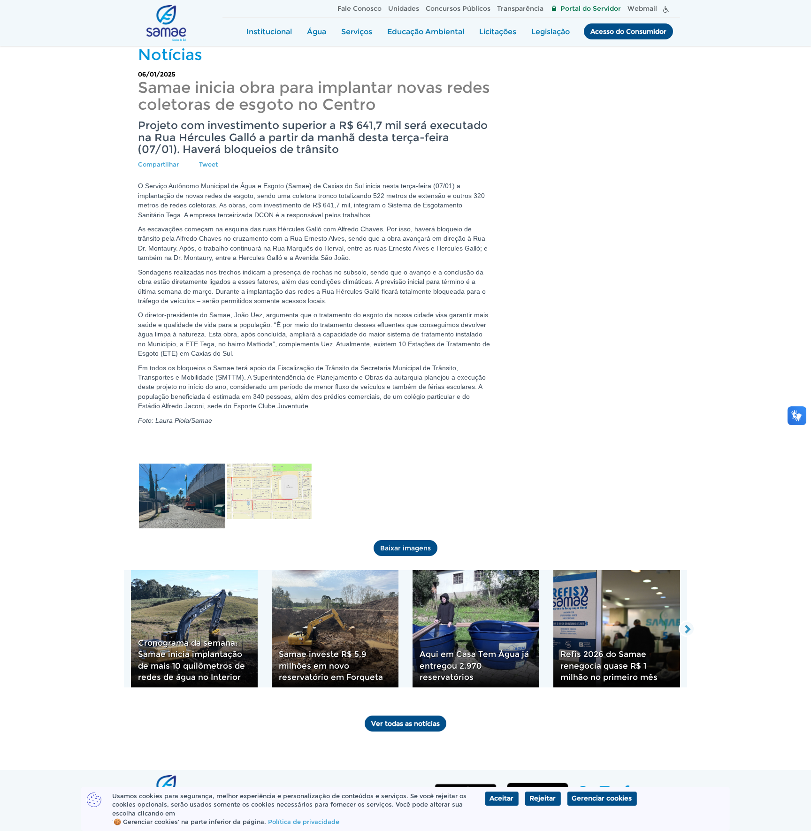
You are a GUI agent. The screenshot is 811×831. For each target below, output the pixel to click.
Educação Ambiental (425, 31)
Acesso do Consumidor (628, 31)
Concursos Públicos (458, 8)
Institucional (269, 31)
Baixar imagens (405, 548)
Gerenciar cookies (602, 798)
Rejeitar (542, 798)
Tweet (208, 164)
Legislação (550, 31)
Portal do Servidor (590, 8)
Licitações (497, 31)
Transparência (520, 8)
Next (687, 628)
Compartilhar (158, 164)
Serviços (356, 31)
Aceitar (501, 798)
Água (316, 31)
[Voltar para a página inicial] (166, 23)
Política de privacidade (303, 821)
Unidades (403, 8)
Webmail (642, 8)
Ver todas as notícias (405, 723)
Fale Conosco (359, 8)
